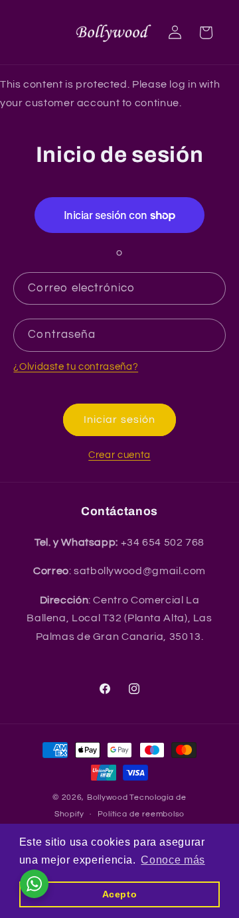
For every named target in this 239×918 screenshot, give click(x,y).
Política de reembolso (141, 814)
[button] (206, 32)
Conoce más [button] (172, 860)
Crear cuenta (119, 455)
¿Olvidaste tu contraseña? (75, 367)
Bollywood (107, 797)
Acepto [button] (119, 894)
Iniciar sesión (119, 419)
